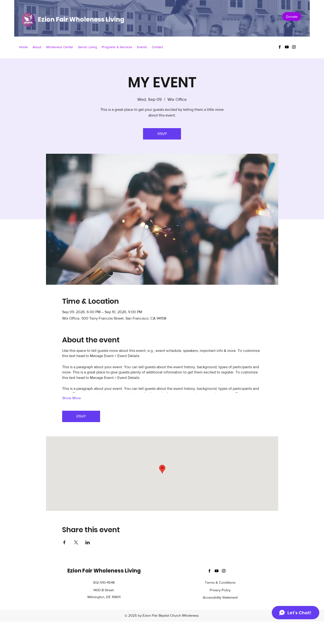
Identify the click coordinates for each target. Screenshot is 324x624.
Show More (71, 398)
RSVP (162, 134)
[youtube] (286, 47)
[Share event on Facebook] (64, 542)
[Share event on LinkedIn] (87, 542)
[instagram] (294, 47)
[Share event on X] (76, 542)
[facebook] (279, 47)
